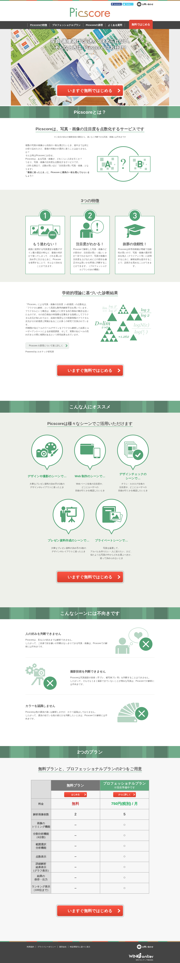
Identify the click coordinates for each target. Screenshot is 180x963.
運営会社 (63, 947)
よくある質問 (115, 25)
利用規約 (30, 947)
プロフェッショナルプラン (66, 25)
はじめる (75, 794)
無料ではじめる (141, 24)
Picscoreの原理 (94, 25)
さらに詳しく (124, 794)
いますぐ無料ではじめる (90, 90)
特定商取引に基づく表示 (80, 947)
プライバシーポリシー (46, 947)
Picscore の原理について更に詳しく (46, 345)
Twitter (128, 4)
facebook (117, 4)
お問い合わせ (147, 4)
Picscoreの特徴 (38, 25)
